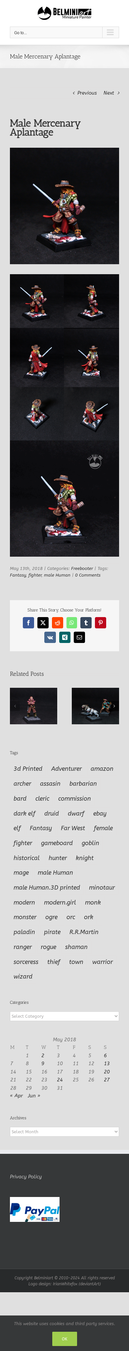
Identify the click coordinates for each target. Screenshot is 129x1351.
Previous (87, 93)
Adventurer (66, 768)
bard (20, 798)
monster (25, 917)
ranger (23, 947)
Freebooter (82, 568)
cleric (42, 798)
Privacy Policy (26, 1177)
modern (24, 902)
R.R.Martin (84, 932)
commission (74, 798)
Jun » (34, 1096)
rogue (48, 947)
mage (21, 872)
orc (70, 917)
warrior (102, 962)
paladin (24, 932)
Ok (64, 1339)
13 (107, 1064)
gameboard (57, 843)
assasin (50, 783)
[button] (15, 706)
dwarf (76, 813)
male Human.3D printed (47, 887)
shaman (76, 947)
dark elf (24, 813)
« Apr (16, 1096)
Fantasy (18, 575)
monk (93, 902)
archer (22, 783)
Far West (73, 828)
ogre (51, 917)
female (103, 828)
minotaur (102, 887)
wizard (23, 976)
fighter (34, 575)
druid (51, 813)
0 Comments (88, 575)
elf (17, 828)
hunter (58, 858)
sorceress (26, 962)
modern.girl (60, 902)
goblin (90, 843)
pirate (52, 932)
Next (109, 93)
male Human (57, 575)
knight (85, 858)
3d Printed (28, 768)
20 (107, 1072)
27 (107, 1080)
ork (88, 917)
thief (53, 962)
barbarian (83, 783)
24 (60, 1080)
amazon (102, 768)
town (76, 962)
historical (27, 858)
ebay (100, 813)
